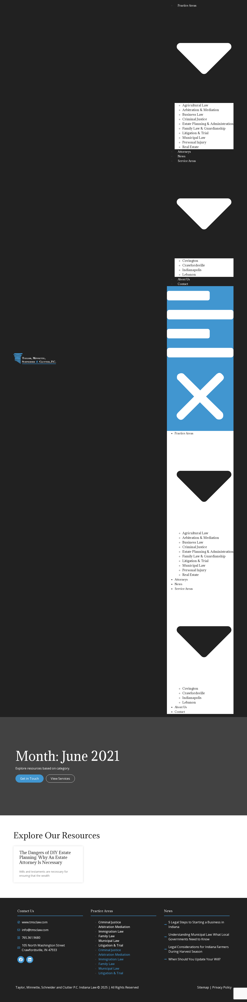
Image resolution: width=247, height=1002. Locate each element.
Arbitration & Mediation (200, 110)
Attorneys (184, 151)
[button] (200, 358)
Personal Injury (194, 142)
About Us (184, 279)
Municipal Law (193, 138)
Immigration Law (111, 931)
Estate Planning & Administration (207, 124)
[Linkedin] (29, 959)
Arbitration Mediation (114, 927)
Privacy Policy (222, 987)
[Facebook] (20, 959)
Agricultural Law (195, 105)
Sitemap (203, 987)
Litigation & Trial (195, 133)
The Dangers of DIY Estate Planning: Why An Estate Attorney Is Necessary (45, 857)
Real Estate (190, 147)
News (181, 156)
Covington (190, 261)
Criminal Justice (194, 119)
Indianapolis (191, 270)
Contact (183, 284)
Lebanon (189, 274)
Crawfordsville (193, 265)
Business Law (192, 114)
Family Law (106, 936)
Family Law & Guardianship (203, 128)
